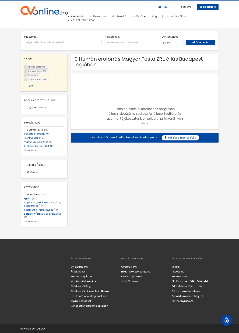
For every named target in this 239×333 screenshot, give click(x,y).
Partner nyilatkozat (183, 301)
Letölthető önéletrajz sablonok (89, 296)
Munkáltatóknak (177, 16)
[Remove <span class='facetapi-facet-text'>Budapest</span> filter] (25, 75)
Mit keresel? (31, 36)
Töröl (30, 85)
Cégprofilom (129, 266)
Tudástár (138, 16)
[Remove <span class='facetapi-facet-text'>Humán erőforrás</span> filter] (25, 66)
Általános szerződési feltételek (190, 281)
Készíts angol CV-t (82, 276)
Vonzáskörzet (170, 36)
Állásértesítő (118, 16)
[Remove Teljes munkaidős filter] (25, 107)
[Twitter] (40, 266)
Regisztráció (207, 7)
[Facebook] (23, 266)
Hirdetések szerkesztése (135, 271)
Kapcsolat (178, 271)
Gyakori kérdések (81, 301)
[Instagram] (28, 266)
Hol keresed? (112, 36)
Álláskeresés (78, 271)
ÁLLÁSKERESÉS (75, 16)
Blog (154, 16)
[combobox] (63, 42)
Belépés (186, 6)
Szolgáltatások (130, 281)
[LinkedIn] (34, 266)
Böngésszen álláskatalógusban (89, 306)
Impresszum (179, 276)
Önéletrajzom (97, 16)
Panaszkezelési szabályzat (187, 296)
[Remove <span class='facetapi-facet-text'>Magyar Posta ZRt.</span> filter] (25, 71)
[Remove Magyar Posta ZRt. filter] (25, 129)
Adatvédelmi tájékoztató (187, 286)
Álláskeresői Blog (81, 286)
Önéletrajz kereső (132, 276)
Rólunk (176, 266)
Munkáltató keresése (83, 281)
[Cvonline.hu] (44, 10)
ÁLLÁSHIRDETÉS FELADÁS (81, 20)
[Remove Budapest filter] (25, 172)
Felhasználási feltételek (186, 291)
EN (159, 7)
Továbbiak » (31, 150)
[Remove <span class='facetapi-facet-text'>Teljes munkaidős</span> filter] (25, 79)
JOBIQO (40, 328)
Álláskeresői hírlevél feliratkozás (90, 291)
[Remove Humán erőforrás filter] (25, 194)
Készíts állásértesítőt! (182, 137)
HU (165, 7)
